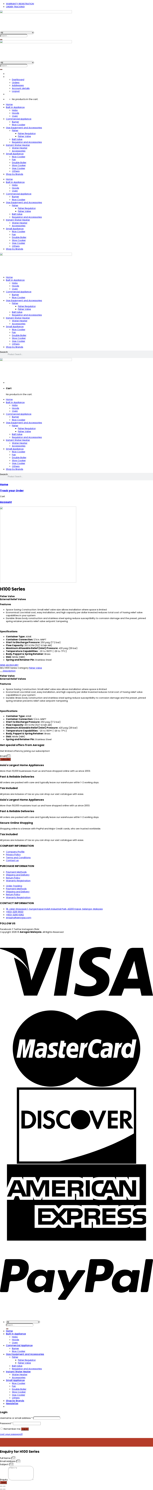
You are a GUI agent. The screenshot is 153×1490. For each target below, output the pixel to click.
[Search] (1, 39)
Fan (14, 159)
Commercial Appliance (18, 118)
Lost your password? (11, 1434)
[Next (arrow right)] (4, 1489)
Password (6, 1423)
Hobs (15, 110)
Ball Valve (17, 139)
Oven (15, 116)
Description (9, 670)
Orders (15, 82)
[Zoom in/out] (4, 1486)
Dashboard (18, 79)
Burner (15, 121)
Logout (16, 91)
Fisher (15, 130)
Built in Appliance (15, 107)
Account (6, 502)
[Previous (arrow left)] (1, 1489)
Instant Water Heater (18, 145)
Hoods (15, 113)
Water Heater (19, 147)
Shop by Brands (14, 174)
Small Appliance (15, 153)
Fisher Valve (24, 136)
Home (9, 104)
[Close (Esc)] (1, 1486)
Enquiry (4, 1479)
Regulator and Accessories (27, 142)
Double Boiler (19, 162)
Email (3, 756)
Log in (24, 1429)
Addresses (18, 85)
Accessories (18, 150)
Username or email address (16, 1418)
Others (16, 171)
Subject (4, 1464)
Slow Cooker (19, 165)
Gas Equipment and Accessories (24, 127)
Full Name (5, 1458)
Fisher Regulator (27, 133)
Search (4, 352)
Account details (21, 88)
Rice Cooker (18, 124)
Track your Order (12, 490)
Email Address (8, 1461)
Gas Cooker (18, 168)
